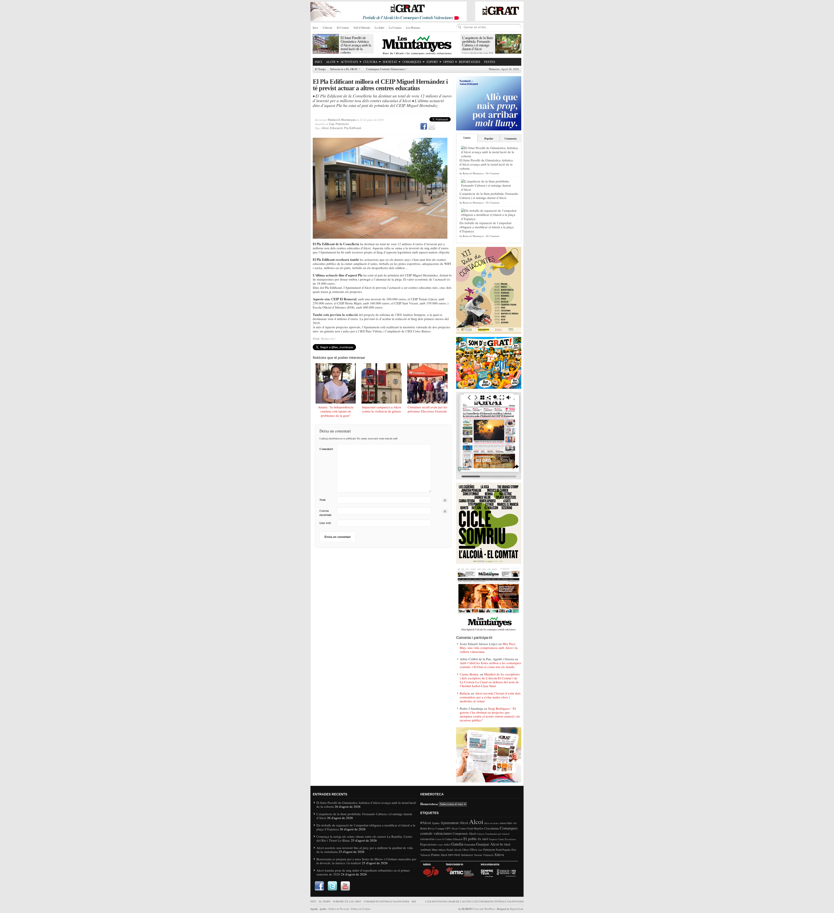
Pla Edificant (352, 128)
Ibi (501, 844)
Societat (390, 62)
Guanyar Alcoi (487, 844)
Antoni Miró (506, 823)
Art (514, 823)
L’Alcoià (327, 28)
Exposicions (428, 844)
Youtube (345, 886)
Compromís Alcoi (464, 833)
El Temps (320, 69)
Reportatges (469, 62)
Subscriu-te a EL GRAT (343, 69)
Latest (466, 138)
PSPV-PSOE (454, 855)
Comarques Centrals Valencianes (385, 69)
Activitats (349, 62)
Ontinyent (489, 849)
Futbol (447, 844)
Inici (315, 28)
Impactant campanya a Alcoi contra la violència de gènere (381, 409)
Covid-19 (439, 839)
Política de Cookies (360, 908)
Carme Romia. (469, 674)
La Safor (379, 28)
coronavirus (427, 839)
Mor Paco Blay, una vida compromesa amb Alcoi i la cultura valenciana (489, 648)
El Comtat (343, 28)
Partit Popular (503, 850)
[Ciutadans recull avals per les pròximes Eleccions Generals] (427, 383)
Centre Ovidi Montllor (470, 828)
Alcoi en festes (491, 823)
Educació (336, 128)
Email (431, 126)
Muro (435, 850)
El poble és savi (475, 838)
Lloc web (325, 523)
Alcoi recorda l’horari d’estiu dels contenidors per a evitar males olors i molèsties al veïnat (490, 697)
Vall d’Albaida (361, 28)
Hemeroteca (429, 803)
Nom (322, 500)
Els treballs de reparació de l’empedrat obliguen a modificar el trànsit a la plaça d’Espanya (487, 227)
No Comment (492, 173)
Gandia (457, 844)
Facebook (423, 126)
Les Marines (413, 28)
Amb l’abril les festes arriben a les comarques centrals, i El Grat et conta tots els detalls (490, 665)
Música (442, 849)
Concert (480, 833)
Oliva (473, 849)
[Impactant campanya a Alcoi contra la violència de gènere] (381, 383)
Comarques (411, 62)
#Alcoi (425, 822)
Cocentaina (491, 828)
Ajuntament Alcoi (454, 822)
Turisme (478, 855)
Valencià (488, 855)
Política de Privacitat (339, 908)
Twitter (332, 886)
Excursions (510, 839)
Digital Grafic (517, 908)
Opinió (448, 62)
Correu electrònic (325, 513)
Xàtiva (499, 854)
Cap (331, 124)
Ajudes (436, 823)
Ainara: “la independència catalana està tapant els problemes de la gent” (335, 411)
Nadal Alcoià (454, 850)
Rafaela (465, 693)
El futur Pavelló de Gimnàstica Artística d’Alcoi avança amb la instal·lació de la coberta (356, 45)
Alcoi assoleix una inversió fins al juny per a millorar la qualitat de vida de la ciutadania (364, 850)
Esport (432, 62)
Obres (465, 850)
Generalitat (469, 844)
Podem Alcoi (439, 855)
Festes (489, 62)
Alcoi (330, 62)
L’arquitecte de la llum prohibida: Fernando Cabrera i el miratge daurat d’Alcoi (477, 43)
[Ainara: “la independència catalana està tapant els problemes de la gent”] (336, 383)
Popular (488, 138)
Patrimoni (342, 124)
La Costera (395, 28)
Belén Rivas (427, 828)
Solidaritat (467, 855)
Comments (511, 138)
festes (440, 844)
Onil (480, 849)
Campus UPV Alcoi (446, 828)
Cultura (370, 62)
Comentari (326, 449)
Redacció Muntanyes (342, 120)
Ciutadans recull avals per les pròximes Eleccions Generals (427, 409)
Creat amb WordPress (484, 908)
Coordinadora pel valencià (497, 833)
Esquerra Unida (496, 839)
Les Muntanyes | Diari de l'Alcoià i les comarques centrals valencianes (474, 901)
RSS (414, 901)
